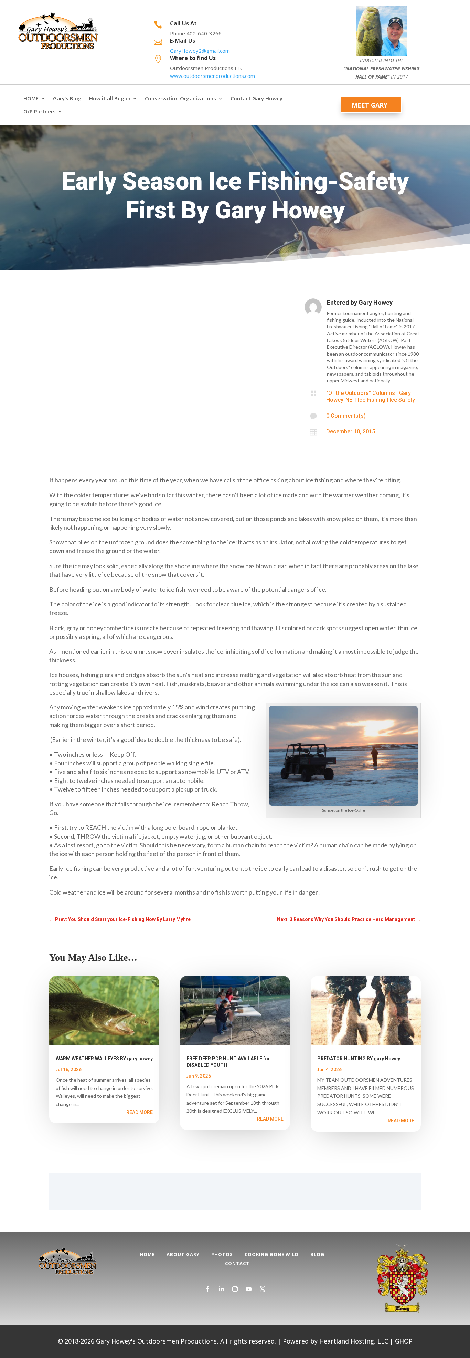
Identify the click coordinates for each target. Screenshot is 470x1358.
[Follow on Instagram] (235, 1289)
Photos (222, 1254)
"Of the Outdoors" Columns (360, 393)
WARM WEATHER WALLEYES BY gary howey (104, 1058)
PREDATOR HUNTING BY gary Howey (358, 1058)
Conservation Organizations (180, 98)
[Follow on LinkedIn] (221, 1289)
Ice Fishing (371, 400)
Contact (237, 1263)
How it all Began (109, 98)
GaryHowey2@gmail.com (200, 50)
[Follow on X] (262, 1289)
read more (139, 1112)
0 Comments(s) (346, 415)
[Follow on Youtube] (248, 1289)
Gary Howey (376, 302)
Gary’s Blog (67, 98)
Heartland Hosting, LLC (353, 1341)
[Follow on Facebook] (207, 1289)
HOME (31, 98)
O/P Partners (39, 111)
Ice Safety (402, 400)
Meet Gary (369, 105)
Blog (317, 1254)
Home (147, 1254)
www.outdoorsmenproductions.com (212, 75)
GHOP (404, 1341)
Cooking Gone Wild (272, 1254)
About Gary (183, 1254)
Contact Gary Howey (256, 98)
